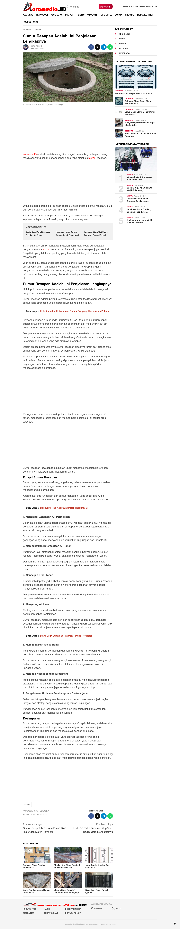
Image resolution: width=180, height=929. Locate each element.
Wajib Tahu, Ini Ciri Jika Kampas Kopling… (140, 134)
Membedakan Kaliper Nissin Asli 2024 (133, 93)
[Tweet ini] (97, 47)
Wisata (130, 174)
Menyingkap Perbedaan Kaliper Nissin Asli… (140, 123)
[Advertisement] (68, 131)
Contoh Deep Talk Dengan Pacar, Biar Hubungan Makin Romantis (44, 827)
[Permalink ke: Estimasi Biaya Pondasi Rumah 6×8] (37, 855)
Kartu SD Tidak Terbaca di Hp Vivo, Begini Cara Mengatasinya (93, 827)
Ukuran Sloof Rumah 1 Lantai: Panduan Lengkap (66, 891)
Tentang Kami (51, 913)
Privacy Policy (73, 913)
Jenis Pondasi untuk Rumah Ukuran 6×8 (36, 891)
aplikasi (123, 48)
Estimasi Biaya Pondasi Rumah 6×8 (34, 866)
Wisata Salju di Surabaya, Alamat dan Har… (139, 178)
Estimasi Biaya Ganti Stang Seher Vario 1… (138, 102)
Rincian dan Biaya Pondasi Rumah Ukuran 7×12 (67, 866)
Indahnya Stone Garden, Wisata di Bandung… (139, 210)
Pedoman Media (73, 909)
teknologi (124, 33)
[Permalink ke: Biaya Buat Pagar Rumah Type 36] (99, 880)
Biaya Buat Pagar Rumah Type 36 (97, 891)
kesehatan (124, 53)
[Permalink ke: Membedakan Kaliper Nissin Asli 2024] (136, 77)
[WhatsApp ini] (110, 47)
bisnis (122, 38)
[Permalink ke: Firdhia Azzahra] (26, 46)
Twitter (118, 908)
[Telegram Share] (104, 47)
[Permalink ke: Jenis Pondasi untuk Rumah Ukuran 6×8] (37, 880)
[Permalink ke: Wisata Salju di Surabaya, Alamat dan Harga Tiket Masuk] (136, 159)
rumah (122, 43)
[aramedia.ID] (45, 6)
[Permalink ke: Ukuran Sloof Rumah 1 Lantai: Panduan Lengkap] (68, 880)
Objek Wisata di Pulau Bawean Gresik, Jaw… (138, 199)
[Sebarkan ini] (91, 47)
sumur (92, 158)
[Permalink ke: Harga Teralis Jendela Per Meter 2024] (99, 855)
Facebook (98, 908)
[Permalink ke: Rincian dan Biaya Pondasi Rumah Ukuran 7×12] (68, 855)
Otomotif (119, 91)
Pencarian (105, 6)
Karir (47, 909)
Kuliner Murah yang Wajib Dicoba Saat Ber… (139, 221)
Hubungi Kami (29, 909)
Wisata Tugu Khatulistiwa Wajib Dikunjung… (139, 188)
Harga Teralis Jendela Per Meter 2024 (97, 866)
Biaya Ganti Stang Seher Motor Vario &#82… (140, 113)
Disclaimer (28, 913)
